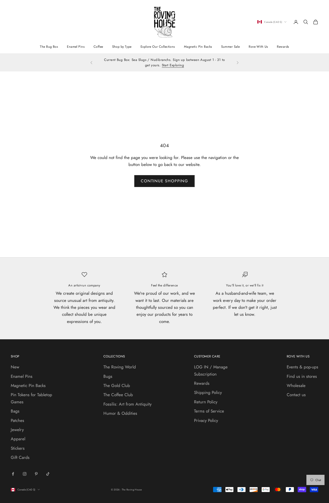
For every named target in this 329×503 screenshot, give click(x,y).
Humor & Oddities (120, 413)
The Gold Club (116, 386)
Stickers (18, 448)
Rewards (283, 46)
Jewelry (17, 430)
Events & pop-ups (302, 367)
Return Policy (205, 402)
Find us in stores (302, 376)
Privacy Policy (206, 420)
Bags (15, 411)
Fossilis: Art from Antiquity (127, 404)
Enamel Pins (76, 46)
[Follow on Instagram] (24, 474)
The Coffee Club (118, 395)
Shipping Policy (208, 392)
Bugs (107, 376)
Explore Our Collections (158, 46)
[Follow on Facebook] (13, 474)
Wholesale (296, 386)
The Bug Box (49, 46)
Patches (17, 420)
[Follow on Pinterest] (36, 474)
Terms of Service (209, 411)
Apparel (18, 439)
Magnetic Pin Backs (198, 46)
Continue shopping (164, 181)
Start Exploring (173, 65)
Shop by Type (122, 46)
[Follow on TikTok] (48, 474)
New (15, 367)
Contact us (296, 395)
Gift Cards (20, 457)
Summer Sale (230, 46)
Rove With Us (258, 46)
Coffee (98, 46)
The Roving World (119, 367)
